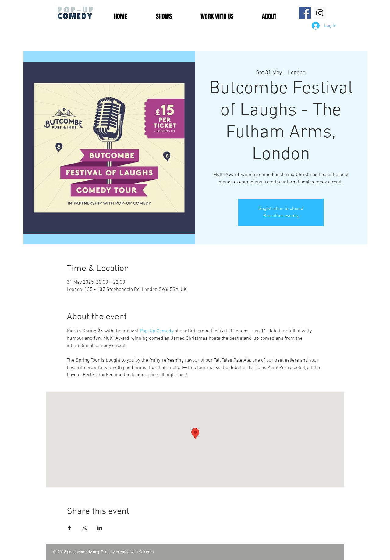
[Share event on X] (84, 528)
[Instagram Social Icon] (320, 13)
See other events (280, 216)
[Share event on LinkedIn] (99, 528)
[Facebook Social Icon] (305, 13)
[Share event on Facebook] (70, 528)
